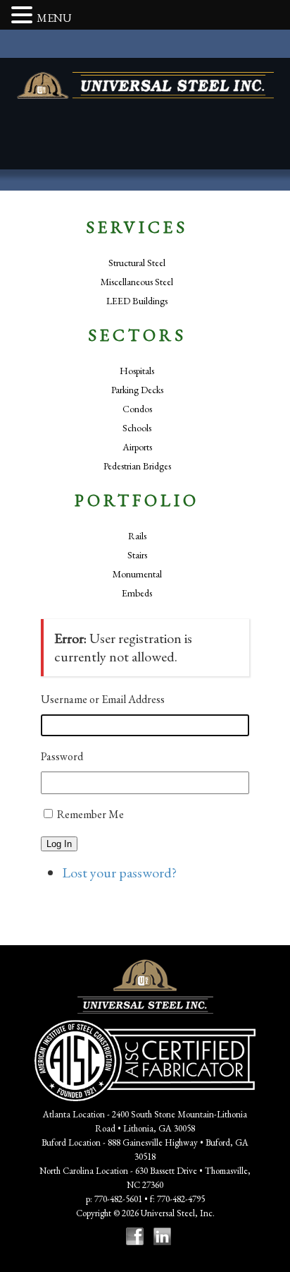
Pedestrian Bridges (137, 466)
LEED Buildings (137, 300)
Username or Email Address (103, 699)
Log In (59, 844)
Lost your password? (119, 872)
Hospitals (137, 370)
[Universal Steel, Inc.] (145, 85)
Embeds (137, 593)
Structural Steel (136, 262)
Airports (137, 446)
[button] (24, 16)
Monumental (137, 574)
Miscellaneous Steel (137, 281)
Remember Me (90, 814)
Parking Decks (137, 389)
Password (62, 756)
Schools (136, 427)
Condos (137, 408)
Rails (137, 535)
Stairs (137, 554)
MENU (54, 18)
